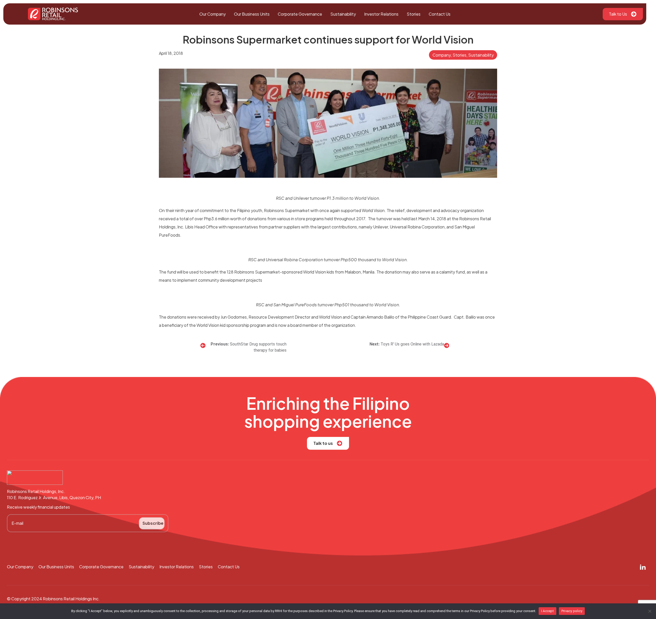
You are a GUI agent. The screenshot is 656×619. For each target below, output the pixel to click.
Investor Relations (381, 14)
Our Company (212, 14)
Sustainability (343, 14)
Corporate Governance (300, 14)
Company (442, 55)
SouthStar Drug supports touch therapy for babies (258, 347)
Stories (414, 14)
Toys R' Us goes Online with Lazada (412, 344)
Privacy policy (571, 611)
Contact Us (439, 14)
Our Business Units (252, 14)
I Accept (547, 611)
